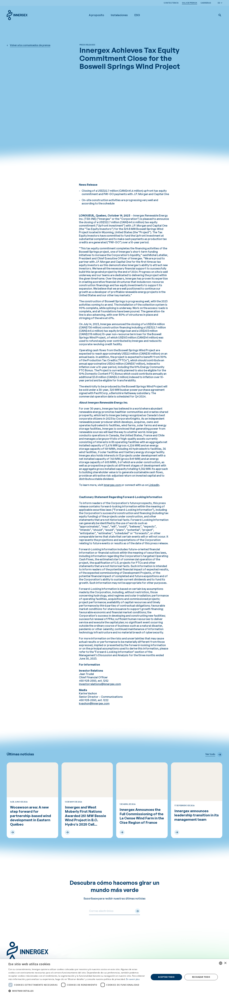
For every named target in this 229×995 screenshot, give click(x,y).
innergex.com (112, 485)
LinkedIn (154, 485)
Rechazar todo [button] (201, 977)
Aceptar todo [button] (166, 977)
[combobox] (220, 963)
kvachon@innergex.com (94, 703)
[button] (219, 15)
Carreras (206, 3)
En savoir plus (133, 979)
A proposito (96, 15)
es (219, 3)
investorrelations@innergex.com (100, 684)
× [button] (225, 963)
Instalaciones (119, 15)
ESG (137, 15)
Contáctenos (171, 3)
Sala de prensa (189, 3)
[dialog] (114, 977)
